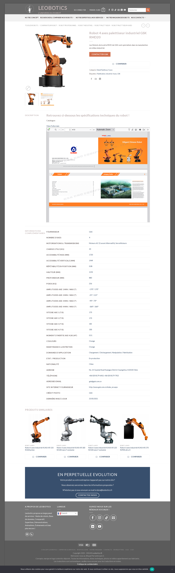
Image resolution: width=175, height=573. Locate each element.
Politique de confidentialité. (87, 564)
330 (90, 330)
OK (152, 569)
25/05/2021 (93, 399)
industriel (109, 74)
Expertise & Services (67, 550)
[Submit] (148, 10)
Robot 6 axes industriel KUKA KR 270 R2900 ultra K (134, 449)
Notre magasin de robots (118, 18)
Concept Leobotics (49, 550)
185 (90, 324)
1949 (91, 261)
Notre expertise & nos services (89, 18)
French (64, 513)
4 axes (115, 74)
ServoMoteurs (121, 243)
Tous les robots (31, 25)
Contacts (108, 550)
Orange (92, 341)
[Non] (172, 570)
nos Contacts (137, 18)
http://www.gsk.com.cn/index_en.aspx (103, 387)
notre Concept (32, 18)
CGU (127, 550)
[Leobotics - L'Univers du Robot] (30, 9)
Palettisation (101, 74)
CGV (132, 550)
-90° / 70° (93, 301)
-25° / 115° (93, 295)
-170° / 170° (93, 289)
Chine (91, 364)
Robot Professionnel (67, 25)
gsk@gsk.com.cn (95, 381)
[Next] (81, 60)
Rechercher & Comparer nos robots (56, 18)
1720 (91, 255)
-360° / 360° (93, 307)
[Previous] (29, 60)
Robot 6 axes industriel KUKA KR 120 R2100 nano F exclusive (102, 449)
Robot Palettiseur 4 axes (122, 25)
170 (90, 312)
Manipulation (117, 353)
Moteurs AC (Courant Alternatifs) (102, 243)
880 (90, 278)
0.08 (90, 266)
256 (90, 284)
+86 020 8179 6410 (96, 376)
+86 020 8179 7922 (111, 376)
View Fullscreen (52, 126)
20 (90, 249)
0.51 (90, 335)
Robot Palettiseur (102, 25)
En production (94, 358)
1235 (91, 272)
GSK (118, 74)
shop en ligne (82, 550)
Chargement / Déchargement (100, 353)
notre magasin (96, 550)
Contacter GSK (100, 54)
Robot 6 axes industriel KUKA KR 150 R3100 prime (39, 449)
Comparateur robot (48, 25)
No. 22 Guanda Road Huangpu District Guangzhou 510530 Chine (113, 370)
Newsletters (118, 550)
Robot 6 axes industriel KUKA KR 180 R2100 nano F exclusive (71, 449)
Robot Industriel (85, 25)
